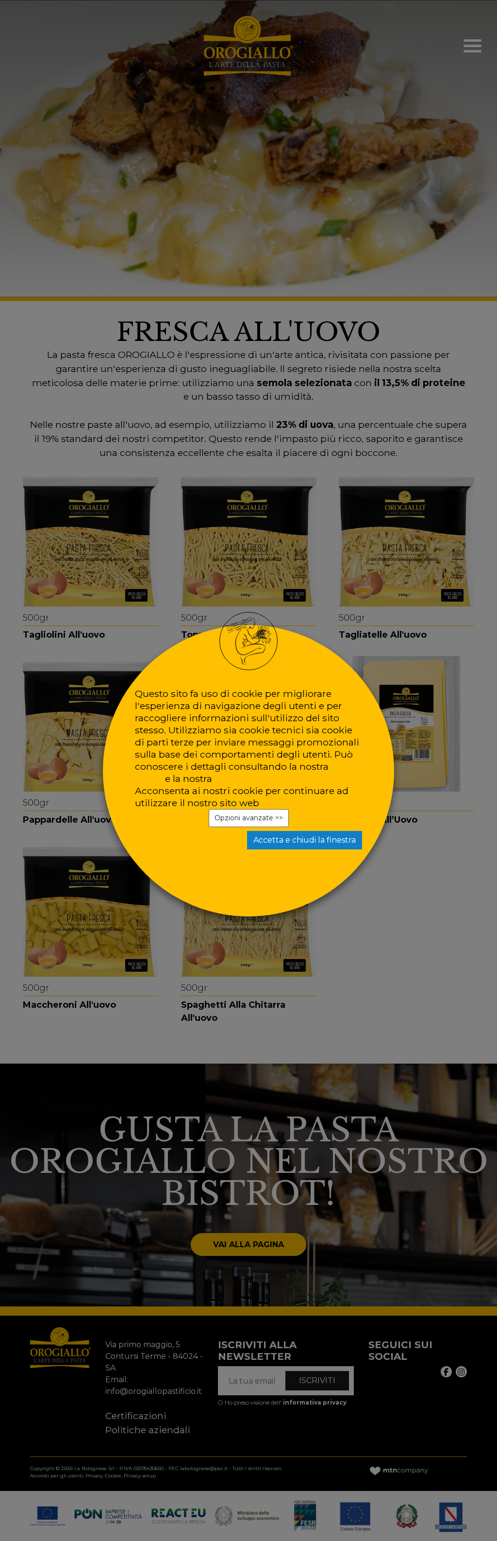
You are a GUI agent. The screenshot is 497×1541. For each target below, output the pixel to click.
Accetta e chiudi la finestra (304, 840)
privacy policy (246, 778)
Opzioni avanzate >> (249, 817)
